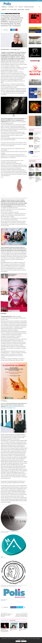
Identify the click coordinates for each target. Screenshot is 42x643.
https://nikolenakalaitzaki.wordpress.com (15, 406)
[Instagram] (38, 1)
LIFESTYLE (21, 6)
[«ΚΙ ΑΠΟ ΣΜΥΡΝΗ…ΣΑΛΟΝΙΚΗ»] (38, 165)
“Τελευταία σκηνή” (37, 151)
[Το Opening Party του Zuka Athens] (31, 133)
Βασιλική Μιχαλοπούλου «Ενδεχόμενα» (31, 169)
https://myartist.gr (3, 557)
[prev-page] (1, 633)
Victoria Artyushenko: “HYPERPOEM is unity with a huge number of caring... (38, 179)
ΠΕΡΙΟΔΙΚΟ (27, 9)
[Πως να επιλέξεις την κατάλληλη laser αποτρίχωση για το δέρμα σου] (31, 146)
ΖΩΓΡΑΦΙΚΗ (10, 13)
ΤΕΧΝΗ (18, 13)
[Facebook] (36, 1)
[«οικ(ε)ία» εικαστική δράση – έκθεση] (32, 174)
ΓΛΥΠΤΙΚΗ (6, 13)
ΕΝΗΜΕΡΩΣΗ (4, 6)
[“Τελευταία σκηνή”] (31, 152)
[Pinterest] (16, 30)
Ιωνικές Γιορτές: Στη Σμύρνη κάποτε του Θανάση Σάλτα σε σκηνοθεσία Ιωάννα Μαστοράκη (21, 615)
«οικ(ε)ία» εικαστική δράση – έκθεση (31, 177)
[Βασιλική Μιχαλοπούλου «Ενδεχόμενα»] (32, 165)
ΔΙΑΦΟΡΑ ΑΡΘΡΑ (21, 9)
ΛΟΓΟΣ (2, 627)
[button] (39, 6)
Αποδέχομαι (18, 641)
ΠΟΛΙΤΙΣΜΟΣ (11, 6)
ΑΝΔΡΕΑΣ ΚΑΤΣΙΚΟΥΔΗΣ (29, 6)
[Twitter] (40, 1)
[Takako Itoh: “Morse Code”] (14, 625)
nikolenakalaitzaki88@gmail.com (8, 407)
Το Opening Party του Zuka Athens (37, 133)
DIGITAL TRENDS (13, 9)
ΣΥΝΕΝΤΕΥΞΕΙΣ (15, 13)
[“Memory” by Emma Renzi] (23, 625)
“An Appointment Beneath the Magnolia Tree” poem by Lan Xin (4, 630)
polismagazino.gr (3, 600)
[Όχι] (40, 640)
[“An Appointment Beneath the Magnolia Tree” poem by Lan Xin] (5, 625)
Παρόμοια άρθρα (4, 620)
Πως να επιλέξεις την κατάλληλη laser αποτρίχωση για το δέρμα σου (37, 147)
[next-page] (3, 633)
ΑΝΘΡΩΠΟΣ (4, 9)
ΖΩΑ (8, 9)
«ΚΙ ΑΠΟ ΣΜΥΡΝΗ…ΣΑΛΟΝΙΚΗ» (37, 169)
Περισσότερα (13, 620)
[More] (24, 607)
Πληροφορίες (23, 641)
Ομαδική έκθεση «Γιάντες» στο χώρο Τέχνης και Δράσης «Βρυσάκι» (6, 615)
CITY (16, 6)
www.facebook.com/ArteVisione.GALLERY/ (6, 531)
